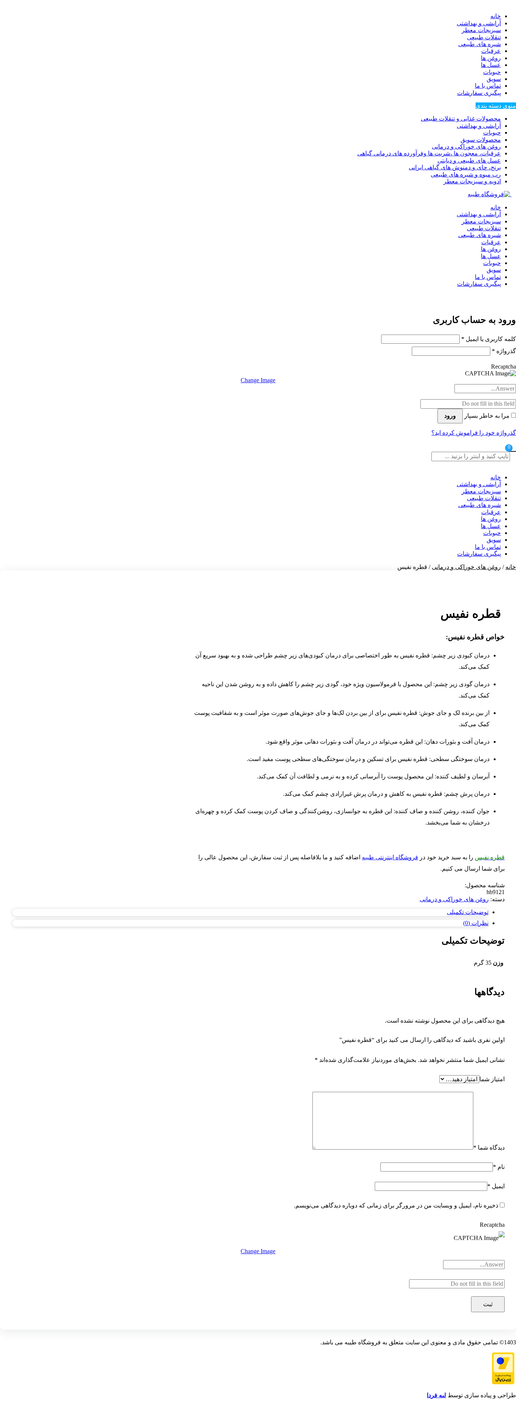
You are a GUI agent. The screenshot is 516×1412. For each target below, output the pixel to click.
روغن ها (491, 58)
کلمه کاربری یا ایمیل (488, 339)
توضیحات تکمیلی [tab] (467, 912)
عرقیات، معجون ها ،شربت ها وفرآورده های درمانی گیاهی (429, 153)
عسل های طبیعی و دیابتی (469, 160)
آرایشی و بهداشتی (479, 23)
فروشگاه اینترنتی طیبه (390, 857)
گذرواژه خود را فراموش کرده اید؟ (473, 432)
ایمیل (496, 1186)
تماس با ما (488, 85)
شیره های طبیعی (479, 44)
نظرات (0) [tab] (475, 923)
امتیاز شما (492, 1079)
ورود (450, 415)
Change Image (258, 380)
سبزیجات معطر (481, 30)
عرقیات (491, 51)
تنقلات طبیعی (484, 37)
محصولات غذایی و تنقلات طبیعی (461, 118)
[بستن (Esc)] (8, 8)
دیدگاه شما (489, 1147)
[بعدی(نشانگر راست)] (503, 706)
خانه (495, 207)
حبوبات (492, 72)
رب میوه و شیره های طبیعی (466, 174)
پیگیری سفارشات (479, 93)
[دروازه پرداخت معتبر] (503, 1382)
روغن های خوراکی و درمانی (466, 146)
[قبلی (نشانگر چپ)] (13, 706)
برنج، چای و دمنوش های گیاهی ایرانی (455, 167)
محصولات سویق (480, 139)
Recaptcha (503, 366)
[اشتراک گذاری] (25, 8)
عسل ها (491, 65)
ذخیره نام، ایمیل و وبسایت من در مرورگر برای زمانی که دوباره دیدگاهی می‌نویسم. (396, 1205)
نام (499, 1167)
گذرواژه (504, 351)
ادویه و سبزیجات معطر (472, 181)
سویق (494, 79)
